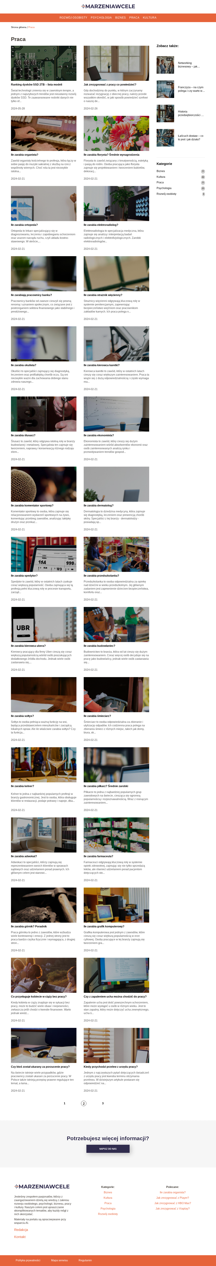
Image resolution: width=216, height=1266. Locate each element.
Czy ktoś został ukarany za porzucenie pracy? (40, 1066)
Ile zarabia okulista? (23, 365)
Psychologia (101, 17)
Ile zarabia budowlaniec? (99, 645)
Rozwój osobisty (74, 17)
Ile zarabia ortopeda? (24, 224)
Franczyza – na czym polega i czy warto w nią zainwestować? (190, 89)
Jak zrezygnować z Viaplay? (173, 1208)
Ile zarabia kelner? (22, 786)
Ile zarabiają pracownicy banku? (31, 295)
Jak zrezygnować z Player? (172, 1197)
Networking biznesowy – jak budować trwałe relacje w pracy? (188, 65)
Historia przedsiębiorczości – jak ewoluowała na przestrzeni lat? (190, 113)
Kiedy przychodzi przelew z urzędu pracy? (111, 1066)
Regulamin (85, 1260)
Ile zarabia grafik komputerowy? (104, 926)
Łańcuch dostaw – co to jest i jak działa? (190, 137)
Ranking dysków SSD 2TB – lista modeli (36, 84)
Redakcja (21, 1230)
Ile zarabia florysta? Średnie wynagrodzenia (111, 154)
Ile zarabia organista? (24, 154)
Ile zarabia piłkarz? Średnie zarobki (106, 786)
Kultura (150, 17)
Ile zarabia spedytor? (24, 575)
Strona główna (18, 27)
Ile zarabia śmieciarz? (97, 716)
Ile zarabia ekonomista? (99, 435)
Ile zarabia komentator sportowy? (32, 505)
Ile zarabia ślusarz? (23, 435)
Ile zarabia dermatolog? (99, 505)
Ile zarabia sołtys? (22, 716)
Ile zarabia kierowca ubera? (28, 645)
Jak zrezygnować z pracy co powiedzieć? (110, 84)
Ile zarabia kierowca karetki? (102, 365)
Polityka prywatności (28, 1260)
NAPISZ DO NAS (108, 1149)
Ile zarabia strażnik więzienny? (103, 295)
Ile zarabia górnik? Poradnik (29, 926)
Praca (134, 17)
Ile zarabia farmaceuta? (98, 856)
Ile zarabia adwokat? (24, 856)
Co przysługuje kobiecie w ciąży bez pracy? (39, 996)
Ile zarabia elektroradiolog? (101, 224)
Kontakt (20, 1237)
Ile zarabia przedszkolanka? (101, 575)
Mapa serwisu (59, 1260)
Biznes (120, 17)
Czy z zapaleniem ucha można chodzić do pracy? (115, 996)
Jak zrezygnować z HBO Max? (172, 1203)
